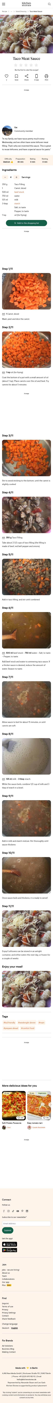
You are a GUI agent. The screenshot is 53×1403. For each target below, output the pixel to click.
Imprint (5, 1303)
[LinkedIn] (27, 1211)
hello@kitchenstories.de (26, 1379)
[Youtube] (18, 1211)
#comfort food (27, 1028)
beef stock (19, 192)
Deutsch (5, 1328)
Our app (5, 1282)
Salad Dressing (21, 11)
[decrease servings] (5, 177)
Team (4, 1276)
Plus (6, 1285)
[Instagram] (8, 1211)
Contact (5, 1316)
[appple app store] (26, 1245)
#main (41, 1022)
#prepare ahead (11, 1028)
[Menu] (3, 4)
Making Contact (9, 1352)
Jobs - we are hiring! (10, 1270)
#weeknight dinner (27, 1022)
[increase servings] (16, 177)
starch (17, 203)
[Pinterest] (22, 1211)
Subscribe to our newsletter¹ (14, 1217)
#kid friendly (9, 1022)
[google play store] (26, 1250)
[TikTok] (13, 1211)
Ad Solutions (7, 1346)
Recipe (4, 11)
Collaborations (8, 1279)
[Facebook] (4, 1211)
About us (6, 1273)
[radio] (16, 65)
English (14, 1328)
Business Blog (8, 1349)
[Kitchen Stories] (26, 4)
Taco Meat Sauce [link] (36, 11)
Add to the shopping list (28, 223)
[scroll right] (50, 1104)
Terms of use (7, 1306)
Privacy (5, 1309)
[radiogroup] (26, 65)
